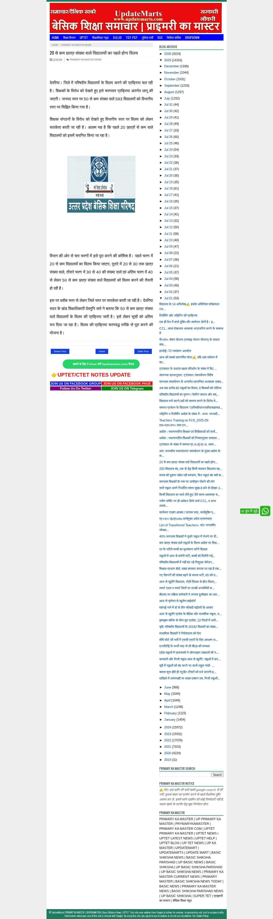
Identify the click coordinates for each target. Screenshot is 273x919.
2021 (168, 746)
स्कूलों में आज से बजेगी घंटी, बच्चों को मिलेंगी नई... (187, 556)
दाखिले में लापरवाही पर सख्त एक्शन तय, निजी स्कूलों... (189, 678)
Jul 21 (168, 169)
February (171, 713)
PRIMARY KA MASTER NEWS (85, 59)
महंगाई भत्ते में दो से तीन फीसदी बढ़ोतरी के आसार (186, 607)
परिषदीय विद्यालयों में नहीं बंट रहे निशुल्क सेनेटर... (186, 562)
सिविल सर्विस (174, 37)
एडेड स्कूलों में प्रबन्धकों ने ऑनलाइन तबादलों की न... (189, 652)
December (172, 66)
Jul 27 (168, 130)
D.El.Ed (117, 37)
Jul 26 (168, 137)
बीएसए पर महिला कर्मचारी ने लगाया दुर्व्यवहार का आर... (189, 594)
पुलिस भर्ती (147, 37)
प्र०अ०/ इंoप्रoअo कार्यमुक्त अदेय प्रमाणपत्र (185, 518)
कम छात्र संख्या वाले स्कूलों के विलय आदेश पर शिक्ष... (189, 543)
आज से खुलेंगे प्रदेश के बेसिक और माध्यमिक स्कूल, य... (190, 614)
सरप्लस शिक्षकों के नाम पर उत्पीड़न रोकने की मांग (187, 481)
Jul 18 (168, 188)
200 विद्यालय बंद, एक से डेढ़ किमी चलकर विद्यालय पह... (190, 468)
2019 (168, 759)
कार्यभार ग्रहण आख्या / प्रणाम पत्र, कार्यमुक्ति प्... (187, 512)
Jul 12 (168, 227)
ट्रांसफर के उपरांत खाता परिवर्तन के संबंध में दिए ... (188, 368)
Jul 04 (168, 279)
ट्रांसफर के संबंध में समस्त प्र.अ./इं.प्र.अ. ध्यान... (187, 444)
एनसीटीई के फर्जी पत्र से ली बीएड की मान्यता (184, 646)
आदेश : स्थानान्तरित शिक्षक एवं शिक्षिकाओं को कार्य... (188, 431)
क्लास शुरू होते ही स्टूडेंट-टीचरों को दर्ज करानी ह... (187, 672)
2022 (168, 740)
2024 (168, 727)
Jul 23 (168, 156)
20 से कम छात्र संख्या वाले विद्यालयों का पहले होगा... (188, 462)
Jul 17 (168, 195)
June (168, 687)
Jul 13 (168, 220)
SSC (160, 37)
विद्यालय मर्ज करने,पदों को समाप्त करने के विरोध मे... (188, 401)
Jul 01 (168, 298)
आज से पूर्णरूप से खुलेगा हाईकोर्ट (177, 601)
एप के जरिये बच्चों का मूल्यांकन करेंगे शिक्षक (183, 549)
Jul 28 (168, 124)
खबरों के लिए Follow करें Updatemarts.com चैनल (103, 364)
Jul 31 (168, 104)
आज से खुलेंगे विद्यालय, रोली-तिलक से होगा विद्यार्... (188, 581)
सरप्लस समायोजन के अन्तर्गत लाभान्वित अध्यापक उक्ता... (191, 381)
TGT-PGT (132, 37)
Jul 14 (168, 214)
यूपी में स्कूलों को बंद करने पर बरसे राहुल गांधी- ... (186, 665)
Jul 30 (168, 111)
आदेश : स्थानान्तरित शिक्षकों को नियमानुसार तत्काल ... (189, 438)
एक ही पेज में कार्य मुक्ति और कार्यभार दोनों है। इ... (187, 322)
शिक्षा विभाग (69, 37)
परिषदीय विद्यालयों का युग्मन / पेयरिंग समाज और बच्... (189, 394)
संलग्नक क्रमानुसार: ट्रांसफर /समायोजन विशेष (186, 375)
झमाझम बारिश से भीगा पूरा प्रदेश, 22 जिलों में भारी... (188, 620)
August (169, 92)
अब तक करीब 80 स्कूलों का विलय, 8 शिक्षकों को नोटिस (190, 388)
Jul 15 (168, 208)
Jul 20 (168, 175)
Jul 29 (168, 117)
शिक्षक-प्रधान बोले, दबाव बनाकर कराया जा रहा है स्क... (190, 568)
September (172, 85)
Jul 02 (168, 292)
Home (55, 37)
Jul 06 (168, 266)
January (170, 719)
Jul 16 (168, 201)
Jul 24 (168, 149)
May (167, 693)
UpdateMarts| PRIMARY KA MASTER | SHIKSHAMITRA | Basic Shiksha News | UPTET (90, 912)
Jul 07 (168, 259)
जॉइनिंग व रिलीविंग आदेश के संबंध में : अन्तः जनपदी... (189, 414)
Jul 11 (168, 233)
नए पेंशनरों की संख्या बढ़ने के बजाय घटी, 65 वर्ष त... (188, 575)
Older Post (143, 351)
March (169, 707)
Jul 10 (168, 240)
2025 (168, 60)
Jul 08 (168, 253)
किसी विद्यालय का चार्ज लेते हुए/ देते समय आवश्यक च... (189, 494)
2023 (168, 734)
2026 (168, 54)
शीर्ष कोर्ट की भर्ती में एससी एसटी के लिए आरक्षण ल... (188, 639)
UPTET (84, 37)
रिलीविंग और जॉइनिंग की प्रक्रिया (178, 315)
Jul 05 (168, 272)
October (170, 79)
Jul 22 (168, 162)
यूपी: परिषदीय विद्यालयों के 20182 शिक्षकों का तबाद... (188, 626)
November (172, 72)
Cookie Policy (202, 916)
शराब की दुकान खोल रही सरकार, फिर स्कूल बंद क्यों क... (191, 475)
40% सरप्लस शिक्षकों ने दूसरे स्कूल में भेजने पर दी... (189, 536)
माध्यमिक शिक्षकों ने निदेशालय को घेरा (180, 633)
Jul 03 (168, 285)
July (167, 98)
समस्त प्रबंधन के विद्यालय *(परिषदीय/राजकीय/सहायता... (190, 407)
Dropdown (192, 37)
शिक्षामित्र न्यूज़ (100, 37)
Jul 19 (168, 182)
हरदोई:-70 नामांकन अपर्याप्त (175, 351)
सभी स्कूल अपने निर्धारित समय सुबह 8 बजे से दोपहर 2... (191, 488)
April (167, 700)
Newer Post (60, 351)
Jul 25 (168, 143)
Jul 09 (168, 246)
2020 (168, 753)
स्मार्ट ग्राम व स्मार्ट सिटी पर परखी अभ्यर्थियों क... (187, 588)
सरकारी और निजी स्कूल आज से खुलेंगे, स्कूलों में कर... (190, 659)
